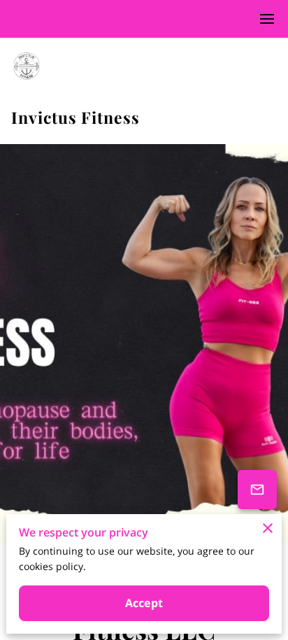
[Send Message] (257, 489)
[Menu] (267, 19)
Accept (144, 603)
